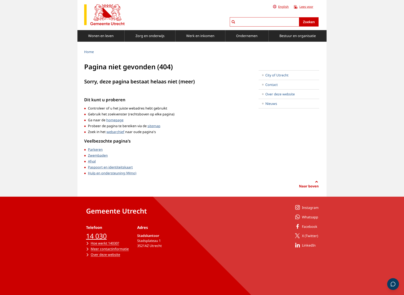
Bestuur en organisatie (297, 35)
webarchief (115, 131)
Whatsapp (310, 217)
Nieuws (271, 103)
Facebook (309, 226)
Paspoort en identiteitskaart (110, 167)
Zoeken (309, 22)
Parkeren (95, 149)
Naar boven (309, 186)
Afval (92, 161)
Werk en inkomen (200, 35)
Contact (271, 84)
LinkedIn (309, 245)
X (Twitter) (310, 236)
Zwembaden (98, 155)
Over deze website (280, 94)
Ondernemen (247, 35)
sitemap (154, 126)
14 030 (96, 235)
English (283, 7)
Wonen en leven (101, 35)
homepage (115, 120)
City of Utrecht (276, 75)
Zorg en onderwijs (150, 35)
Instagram (310, 207)
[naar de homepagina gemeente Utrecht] (104, 15)
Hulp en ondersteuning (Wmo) (112, 173)
